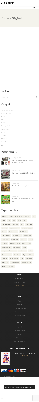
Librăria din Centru (15, 243)
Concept (3, 116)
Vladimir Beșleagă (26, 262)
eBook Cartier (23, 232)
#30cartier (5, 216)
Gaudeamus (5, 239)
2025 (19, 220)
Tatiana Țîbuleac (14, 258)
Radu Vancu (17, 255)
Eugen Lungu (27, 235)
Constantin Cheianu (27, 228)
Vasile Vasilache (15, 262)
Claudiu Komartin (14, 228)
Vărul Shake (5, 139)
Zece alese (4, 142)
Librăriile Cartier (6, 247)
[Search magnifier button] (36, 7)
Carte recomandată (7, 110)
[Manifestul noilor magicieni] (5, 186)
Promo (3, 132)
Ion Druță (23, 239)
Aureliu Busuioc (6, 224)
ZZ (2, 145)
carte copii (29, 224)
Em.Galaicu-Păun (17, 235)
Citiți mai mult (6, 83)
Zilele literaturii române (8, 266)
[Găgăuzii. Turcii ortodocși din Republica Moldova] (19, 43)
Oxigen (31, 251)
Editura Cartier (6, 235)
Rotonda (4, 258)
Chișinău (4, 228)
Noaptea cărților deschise (9, 251)
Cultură (4, 232)
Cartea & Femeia (6, 113)
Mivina (24, 247)
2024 (14, 220)
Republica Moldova (28, 255)
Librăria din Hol (26, 243)
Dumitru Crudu (13, 232)
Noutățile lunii (5, 126)
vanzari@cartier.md (19, 282)
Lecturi (31, 239)
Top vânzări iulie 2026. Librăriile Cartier (24, 173)
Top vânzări (29, 258)
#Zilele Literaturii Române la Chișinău (20, 216)
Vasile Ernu (5, 262)
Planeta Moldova (6, 255)
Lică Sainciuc (16, 247)
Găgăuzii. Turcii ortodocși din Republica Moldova (15, 63)
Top (22, 258)
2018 (34, 216)
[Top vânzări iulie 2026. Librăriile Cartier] (5, 174)
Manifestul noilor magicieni (20, 186)
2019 (3, 220)
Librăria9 (4, 243)
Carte (22, 224)
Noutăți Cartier (22, 251)
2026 (24, 220)
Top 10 (3, 135)
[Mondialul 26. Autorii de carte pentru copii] (5, 199)
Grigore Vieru (15, 239)
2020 (9, 220)
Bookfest (15, 224)
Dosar (3, 119)
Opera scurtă (5, 129)
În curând (4, 123)
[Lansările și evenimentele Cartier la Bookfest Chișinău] (5, 161)
